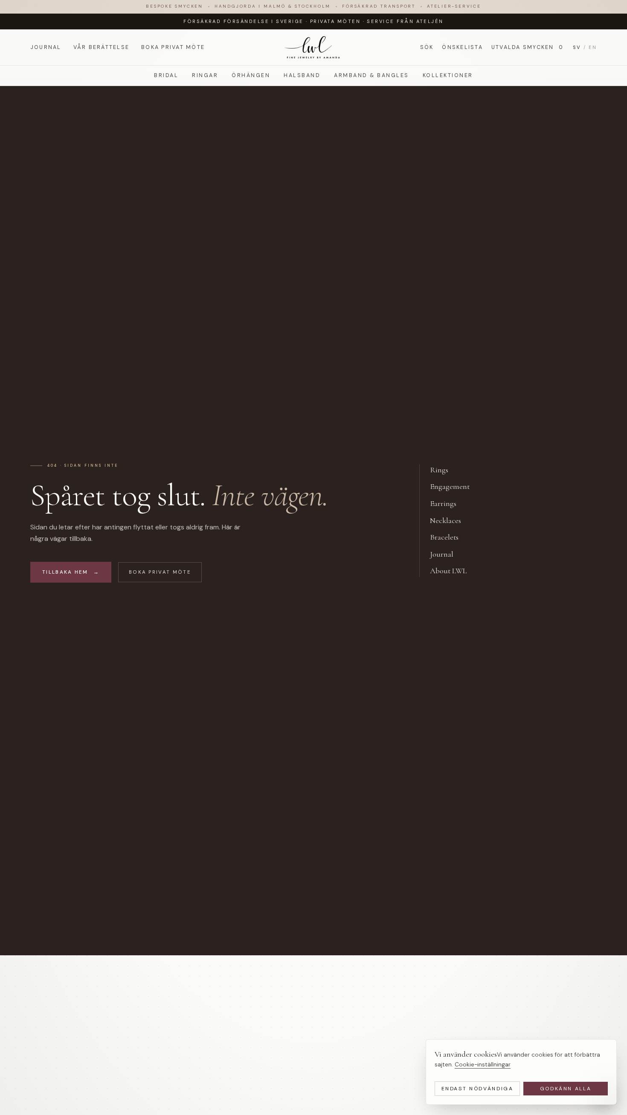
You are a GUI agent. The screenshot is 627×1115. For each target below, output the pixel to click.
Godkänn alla (566, 1088)
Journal (45, 46)
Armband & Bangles (371, 75)
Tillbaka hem (70, 572)
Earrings (448, 503)
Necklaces (450, 520)
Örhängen (251, 75)
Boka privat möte (173, 46)
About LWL (453, 570)
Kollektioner (448, 75)
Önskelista (462, 46)
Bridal (166, 75)
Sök (427, 46)
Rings (444, 469)
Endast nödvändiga (477, 1088)
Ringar (205, 75)
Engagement (454, 486)
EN (593, 47)
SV (577, 47)
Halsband (302, 75)
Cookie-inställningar (483, 1064)
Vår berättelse (101, 46)
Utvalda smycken (527, 46)
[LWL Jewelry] (313, 47)
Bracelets (449, 537)
